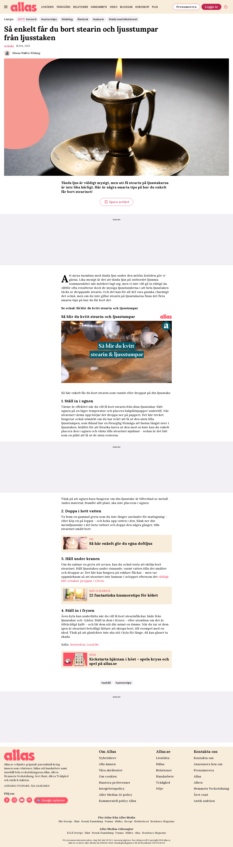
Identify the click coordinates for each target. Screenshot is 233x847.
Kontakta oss (204, 758)
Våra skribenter (111, 770)
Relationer (80, 7)
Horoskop (142, 7)
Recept (128, 821)
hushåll (9, 46)
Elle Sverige (65, 821)
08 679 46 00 (158, 843)
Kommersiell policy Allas (117, 801)
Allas (197, 776)
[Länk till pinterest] (29, 800)
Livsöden (47, 7)
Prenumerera (186, 7)
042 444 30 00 (105, 840)
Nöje (159, 788)
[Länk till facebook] (7, 800)
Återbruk (82, 19)
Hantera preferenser (114, 782)
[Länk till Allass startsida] (24, 7)
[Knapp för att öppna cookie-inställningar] (226, 7)
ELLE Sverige (75, 832)
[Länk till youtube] (22, 800)
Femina (109, 821)
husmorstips (123, 683)
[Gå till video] (166, 316)
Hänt (76, 821)
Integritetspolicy (112, 788)
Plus (155, 7)
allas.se (167, 840)
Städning (67, 19)
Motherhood (141, 821)
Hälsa (160, 764)
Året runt (201, 795)
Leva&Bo (92, 644)
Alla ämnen (107, 764)
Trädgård (63, 7)
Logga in (211, 7)
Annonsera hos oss (208, 764)
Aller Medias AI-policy (115, 795)
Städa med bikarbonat (123, 19)
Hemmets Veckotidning (211, 788)
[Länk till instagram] (14, 800)
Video (113, 7)
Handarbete (99, 7)
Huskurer (98, 19)
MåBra (119, 821)
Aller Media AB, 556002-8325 (99, 843)
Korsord (27, 19)
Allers (198, 782)
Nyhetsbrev (107, 758)
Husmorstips (49, 19)
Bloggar (126, 7)
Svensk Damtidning (92, 821)
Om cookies (108, 776)
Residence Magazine (162, 821)
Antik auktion (204, 801)
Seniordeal (77, 644)
